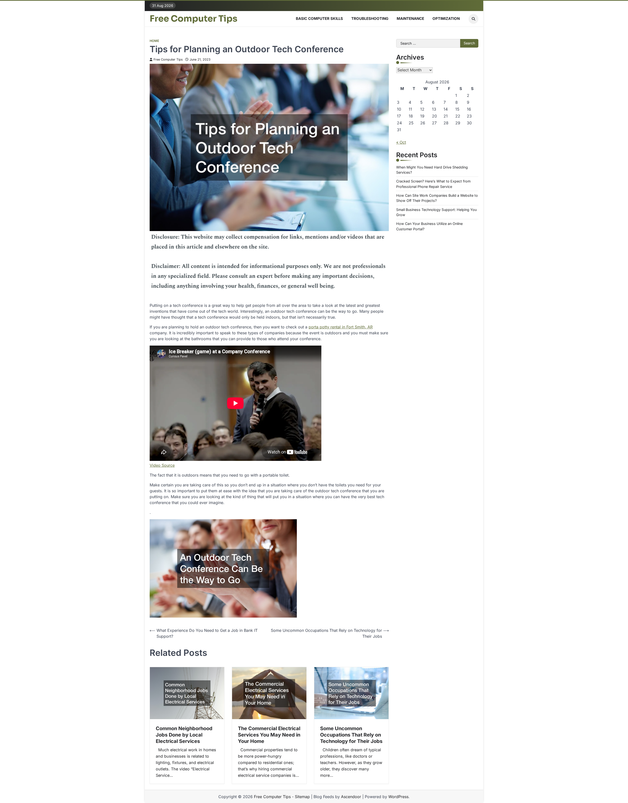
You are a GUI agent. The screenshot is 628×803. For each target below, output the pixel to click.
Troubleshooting (369, 18)
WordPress (398, 796)
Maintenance (410, 18)
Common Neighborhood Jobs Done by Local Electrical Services (184, 734)
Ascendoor (351, 796)
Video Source (162, 465)
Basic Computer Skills (319, 18)
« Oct (401, 142)
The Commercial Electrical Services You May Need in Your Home (269, 734)
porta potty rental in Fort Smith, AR (341, 326)
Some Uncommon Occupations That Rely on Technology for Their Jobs (351, 734)
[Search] (473, 19)
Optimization (446, 18)
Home (154, 41)
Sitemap (302, 796)
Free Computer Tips (193, 18)
